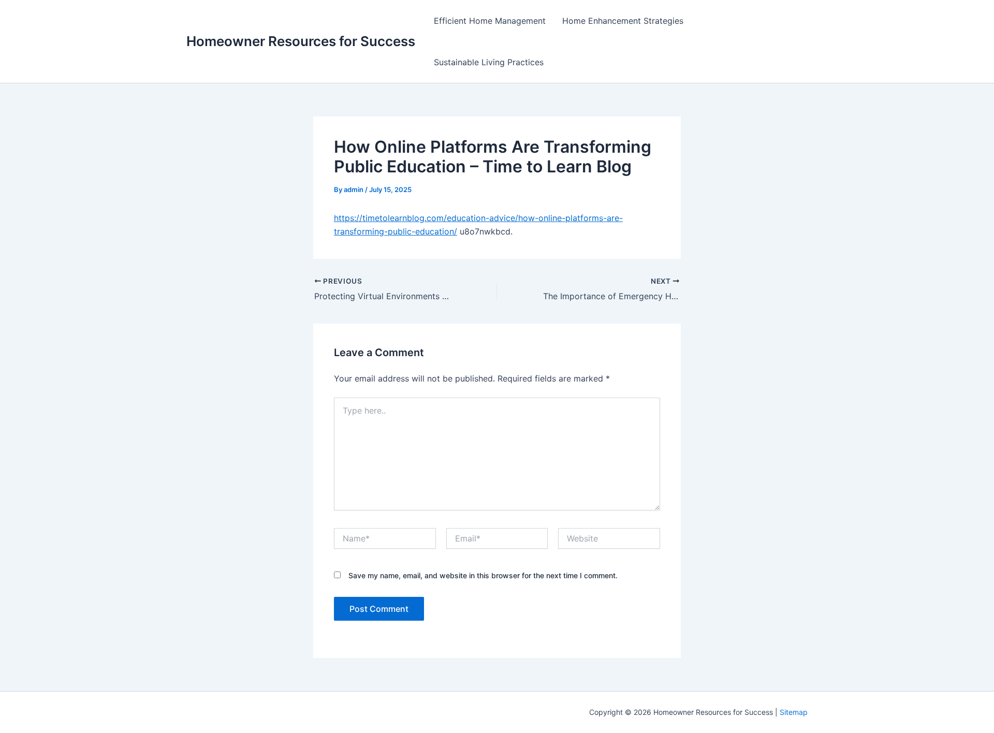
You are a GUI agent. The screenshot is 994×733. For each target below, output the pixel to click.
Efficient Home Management (490, 21)
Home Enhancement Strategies (622, 21)
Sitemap (794, 712)
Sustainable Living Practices (489, 62)
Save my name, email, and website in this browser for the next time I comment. (483, 575)
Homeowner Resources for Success (300, 41)
